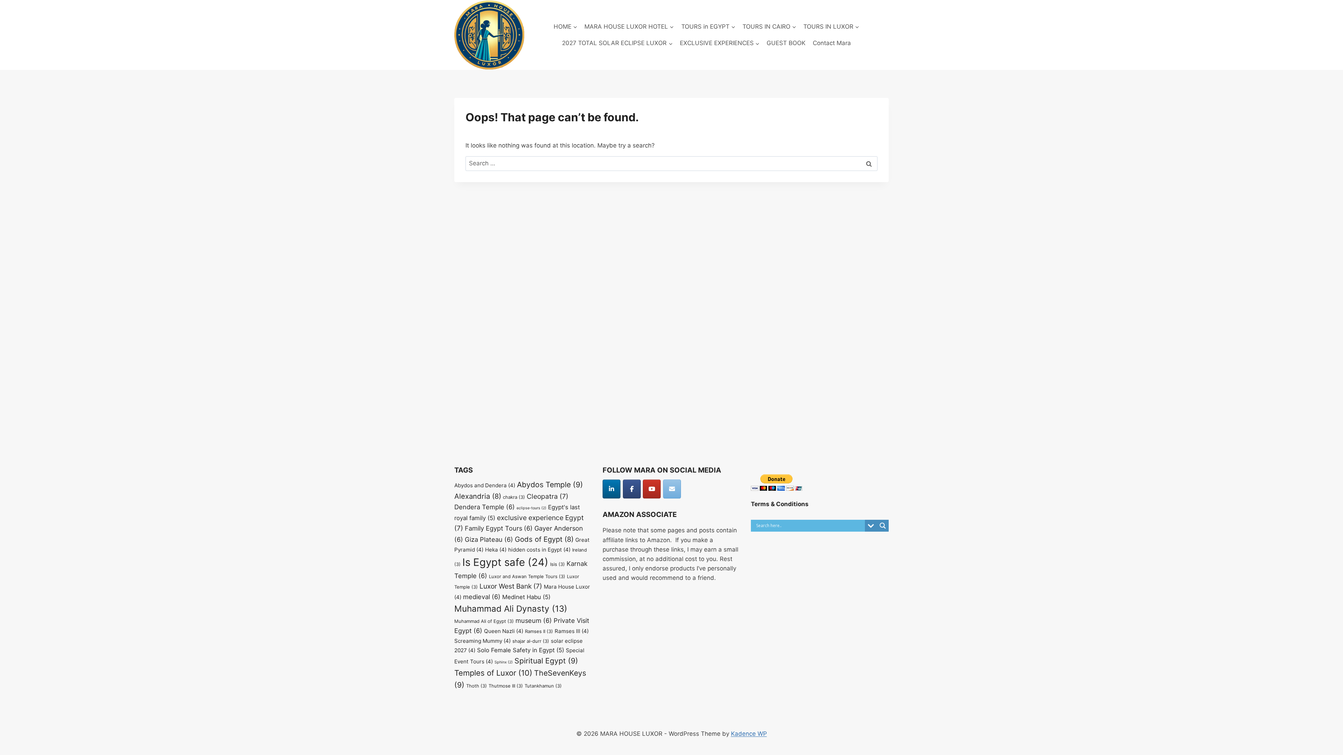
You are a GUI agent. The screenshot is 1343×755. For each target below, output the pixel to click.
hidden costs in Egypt (539, 549)
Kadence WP (749, 733)
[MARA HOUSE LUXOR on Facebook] (632, 489)
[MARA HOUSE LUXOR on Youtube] (652, 489)
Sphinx (504, 662)
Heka (495, 549)
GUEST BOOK (786, 42)
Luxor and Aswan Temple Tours (527, 576)
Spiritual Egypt (546, 660)
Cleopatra (547, 496)
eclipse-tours (531, 508)
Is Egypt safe (505, 562)
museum (534, 620)
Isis (557, 564)
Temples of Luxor (493, 672)
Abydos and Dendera (484, 485)
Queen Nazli (503, 631)
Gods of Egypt (544, 539)
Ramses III (572, 631)
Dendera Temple (484, 507)
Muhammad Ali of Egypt (484, 621)
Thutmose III (506, 686)
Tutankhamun (543, 686)
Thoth (476, 686)
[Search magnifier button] (883, 526)
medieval (481, 597)
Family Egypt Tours (499, 528)
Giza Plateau (489, 539)
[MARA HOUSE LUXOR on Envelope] (672, 489)
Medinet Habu (526, 597)
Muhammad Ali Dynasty (510, 608)
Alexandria (477, 496)
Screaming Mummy (482, 641)
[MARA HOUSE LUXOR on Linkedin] (611, 489)
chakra (514, 497)
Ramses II (539, 631)
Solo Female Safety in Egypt (520, 650)
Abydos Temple (550, 484)
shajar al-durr (530, 641)
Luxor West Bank (510, 586)
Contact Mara (832, 42)
